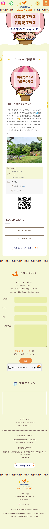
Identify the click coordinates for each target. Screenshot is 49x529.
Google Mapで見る (23, 465)
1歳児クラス (18, 191)
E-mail (5, 308)
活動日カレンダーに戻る (23, 248)
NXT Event (22, 238)
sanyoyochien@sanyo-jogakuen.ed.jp (25, 292)
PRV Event (26, 230)
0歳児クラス (18, 186)
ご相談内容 (7, 326)
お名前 (5, 298)
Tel (4, 317)
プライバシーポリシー (23, 351)
